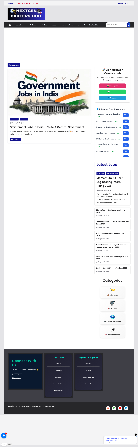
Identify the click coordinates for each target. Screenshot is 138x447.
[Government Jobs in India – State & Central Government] (49, 92)
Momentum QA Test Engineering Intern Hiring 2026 (109, 182)
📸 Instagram (112, 86)
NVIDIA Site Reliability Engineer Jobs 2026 (110, 234)
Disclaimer (58, 377)
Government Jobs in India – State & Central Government (47, 127)
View (125, 115)
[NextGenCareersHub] (10, 25)
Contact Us (93, 25)
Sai (24, 123)
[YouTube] (120, 408)
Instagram (17, 374)
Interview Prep (67, 25)
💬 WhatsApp (112, 92)
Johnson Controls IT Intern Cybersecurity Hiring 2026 (112, 223)
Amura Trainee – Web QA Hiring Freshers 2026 (112, 257)
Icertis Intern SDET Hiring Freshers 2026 (111, 268)
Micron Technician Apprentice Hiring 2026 (110, 211)
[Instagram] (108, 408)
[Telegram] (126, 408)
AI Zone (33, 25)
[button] (25, 24)
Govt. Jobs (14, 119)
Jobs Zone (20, 25)
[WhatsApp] (114, 408)
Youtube (17, 378)
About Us (82, 25)
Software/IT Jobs (112, 173)
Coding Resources (48, 25)
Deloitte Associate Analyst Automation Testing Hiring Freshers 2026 (112, 246)
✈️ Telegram (112, 98)
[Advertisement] (69, 47)
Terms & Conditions (58, 384)
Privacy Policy (58, 390)
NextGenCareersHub (30, 406)
